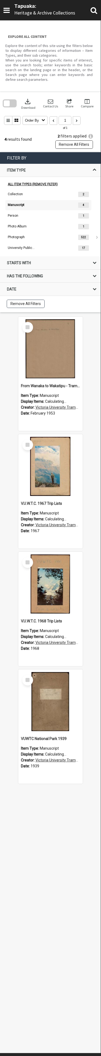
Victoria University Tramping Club (63, 407)
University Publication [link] (21, 248)
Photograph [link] (16, 237)
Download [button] (28, 103)
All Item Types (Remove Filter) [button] (33, 184)
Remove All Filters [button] (74, 144)
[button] (50, 103)
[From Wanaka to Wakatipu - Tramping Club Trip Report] (50, 348)
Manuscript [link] (16, 205)
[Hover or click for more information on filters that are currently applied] (90, 136)
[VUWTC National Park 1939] (50, 701)
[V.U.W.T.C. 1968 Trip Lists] (50, 584)
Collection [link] (15, 194)
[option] (50, 194)
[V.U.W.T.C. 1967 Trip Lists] (50, 466)
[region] (50, 232)
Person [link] (13, 215)
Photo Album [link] (17, 226)
